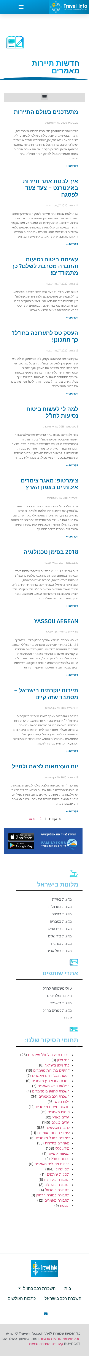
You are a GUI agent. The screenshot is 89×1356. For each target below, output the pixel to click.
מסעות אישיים (59, 1153)
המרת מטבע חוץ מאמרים (51, 1081)
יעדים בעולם (60, 1122)
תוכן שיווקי (62, 1169)
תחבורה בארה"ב (57, 1185)
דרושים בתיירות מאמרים (51, 1070)
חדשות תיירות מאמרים (53, 1107)
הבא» (33, 818)
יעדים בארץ (61, 1117)
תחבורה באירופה (57, 1179)
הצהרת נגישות (40, 1344)
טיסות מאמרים (59, 1112)
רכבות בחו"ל (60, 1159)
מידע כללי (62, 1148)
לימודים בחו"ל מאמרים (53, 1138)
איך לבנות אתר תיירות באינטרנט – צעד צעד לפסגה (50, 188)
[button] (21, 7)
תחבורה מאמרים (57, 1200)
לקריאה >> (72, 165)
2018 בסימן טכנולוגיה (51, 552)
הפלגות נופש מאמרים (54, 1086)
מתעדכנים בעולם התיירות (46, 112)
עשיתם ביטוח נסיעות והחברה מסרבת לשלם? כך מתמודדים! (44, 266)
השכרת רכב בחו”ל (39, 1288)
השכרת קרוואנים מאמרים (51, 1091)
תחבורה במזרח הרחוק (53, 1195)
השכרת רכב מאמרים (54, 1096)
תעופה (65, 1205)
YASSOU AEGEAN (56, 621)
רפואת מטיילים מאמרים (52, 1164)
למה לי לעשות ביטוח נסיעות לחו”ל (52, 412)
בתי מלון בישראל (57, 1065)
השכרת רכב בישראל (62, 1298)
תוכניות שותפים (58, 1174)
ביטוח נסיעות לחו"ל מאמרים (49, 1055)
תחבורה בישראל (57, 1190)
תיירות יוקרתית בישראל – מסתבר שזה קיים (46, 693)
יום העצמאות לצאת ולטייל (45, 766)
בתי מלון (63, 1060)
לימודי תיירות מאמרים (53, 1133)
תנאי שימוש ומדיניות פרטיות (60, 1339)
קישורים (57, 1344)
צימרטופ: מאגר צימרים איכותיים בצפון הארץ (49, 483)
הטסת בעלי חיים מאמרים (51, 1075)
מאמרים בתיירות (57, 1143)
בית (67, 1288)
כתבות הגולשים (58, 1127)
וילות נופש (62, 1101)
